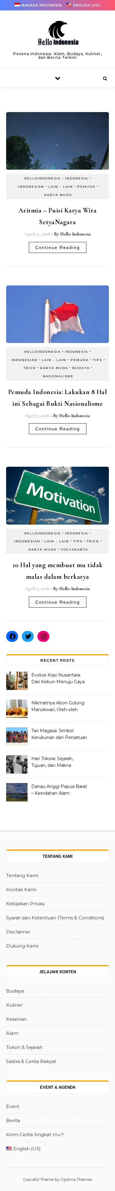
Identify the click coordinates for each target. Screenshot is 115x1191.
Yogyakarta (74, 550)
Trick (30, 368)
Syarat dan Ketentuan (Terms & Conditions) (55, 918)
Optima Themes (76, 1179)
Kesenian (16, 1019)
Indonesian (31, 187)
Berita (13, 1120)
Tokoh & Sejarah (24, 1047)
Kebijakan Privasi (25, 903)
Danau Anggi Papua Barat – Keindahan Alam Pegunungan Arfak (59, 790)
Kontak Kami (21, 889)
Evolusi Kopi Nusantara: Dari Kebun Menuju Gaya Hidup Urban (58, 679)
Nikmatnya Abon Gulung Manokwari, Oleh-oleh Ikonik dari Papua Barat (57, 707)
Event (12, 1106)
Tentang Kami (22, 875)
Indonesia (76, 178)
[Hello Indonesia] (57, 35)
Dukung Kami (22, 946)
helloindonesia (42, 178)
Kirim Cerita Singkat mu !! (34, 1134)
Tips (97, 360)
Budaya (81, 368)
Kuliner (14, 1005)
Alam (12, 1033)
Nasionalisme (58, 376)
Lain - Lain (60, 187)
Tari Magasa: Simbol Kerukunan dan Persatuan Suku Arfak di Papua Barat (59, 734)
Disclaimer (18, 932)
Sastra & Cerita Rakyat (31, 1061)
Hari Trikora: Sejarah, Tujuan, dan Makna (52, 762)
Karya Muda (58, 195)
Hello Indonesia (75, 234)
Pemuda (86, 187)
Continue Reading (57, 247)
